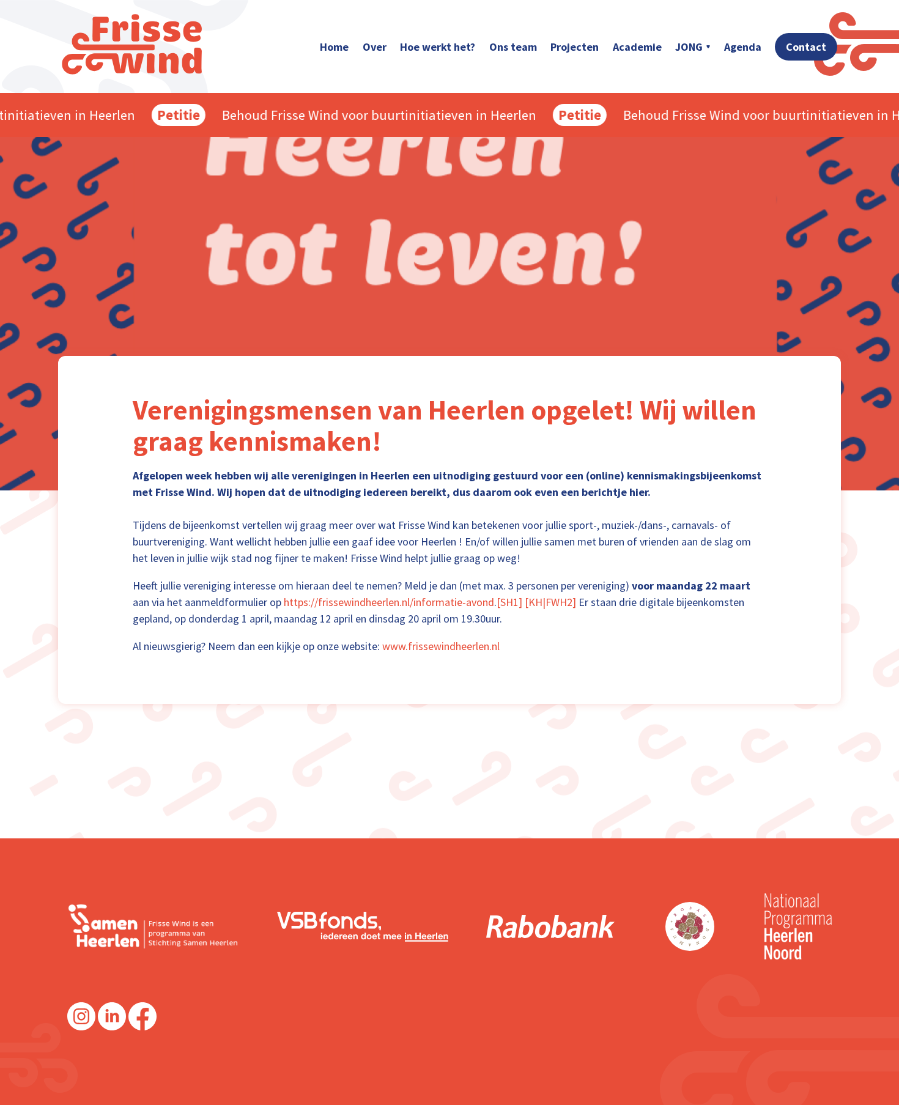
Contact (806, 47)
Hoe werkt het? (437, 47)
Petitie (167, 115)
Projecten (574, 47)
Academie (637, 47)
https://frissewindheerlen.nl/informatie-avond (389, 602)
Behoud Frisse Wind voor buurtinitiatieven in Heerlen (367, 115)
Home (334, 47)
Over (375, 47)
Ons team (513, 47)
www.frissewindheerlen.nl (441, 646)
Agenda (742, 47)
